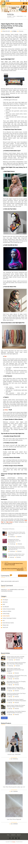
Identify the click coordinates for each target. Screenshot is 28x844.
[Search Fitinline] (24, 3)
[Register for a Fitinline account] (20, 1)
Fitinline (13, 841)
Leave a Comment (22, 575)
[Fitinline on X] (19, 838)
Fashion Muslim (20, 16)
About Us (19, 834)
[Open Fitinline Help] (26, 3)
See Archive (4, 717)
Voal (5, 356)
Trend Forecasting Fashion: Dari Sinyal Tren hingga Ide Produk (16, 694)
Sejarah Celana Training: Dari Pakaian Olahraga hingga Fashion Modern (16, 706)
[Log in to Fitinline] (23, 1)
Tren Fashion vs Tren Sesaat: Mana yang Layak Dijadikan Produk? (17, 676)
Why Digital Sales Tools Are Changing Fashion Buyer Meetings (16, 682)
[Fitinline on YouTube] (10, 838)
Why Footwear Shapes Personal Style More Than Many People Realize (16, 663)
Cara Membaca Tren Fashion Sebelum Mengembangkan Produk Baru (16, 712)
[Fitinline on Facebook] (16, 838)
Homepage (9, 16)
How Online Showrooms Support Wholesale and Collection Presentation (16, 700)
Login (8, 589)
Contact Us (13, 834)
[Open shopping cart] (26, 1)
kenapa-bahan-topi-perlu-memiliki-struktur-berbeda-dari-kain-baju (16, 657)
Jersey (6, 409)
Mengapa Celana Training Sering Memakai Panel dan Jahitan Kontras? (16, 688)
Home (8, 834)
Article (14, 16)
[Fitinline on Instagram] (13, 838)
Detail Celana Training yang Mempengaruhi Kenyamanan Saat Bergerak (15, 670)
